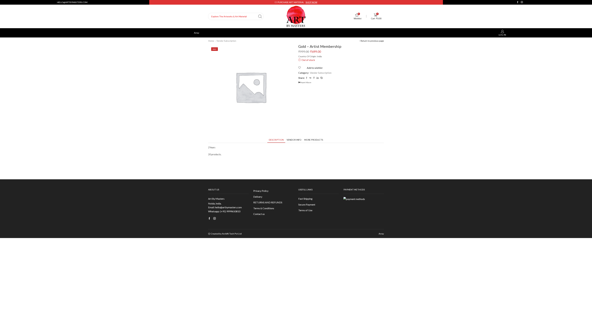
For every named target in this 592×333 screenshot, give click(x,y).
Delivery (257, 196)
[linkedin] (318, 78)
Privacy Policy (260, 190)
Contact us (259, 213)
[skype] (321, 78)
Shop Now (311, 2)
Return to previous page (372, 40)
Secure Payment (306, 204)
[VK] (310, 78)
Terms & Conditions (263, 208)
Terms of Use (305, 210)
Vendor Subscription (226, 40)
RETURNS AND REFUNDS (267, 202)
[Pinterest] (314, 78)
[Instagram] (522, 2)
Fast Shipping (305, 198)
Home (211, 40)
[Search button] (260, 16)
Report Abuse (305, 82)
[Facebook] (518, 2)
